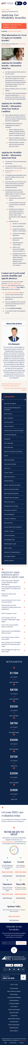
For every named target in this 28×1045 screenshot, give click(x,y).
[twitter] (5, 969)
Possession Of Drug (11, 506)
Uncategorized (9, 539)
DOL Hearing (8, 443)
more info (21, 95)
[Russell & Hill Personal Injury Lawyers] (14, 958)
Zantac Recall (9, 560)
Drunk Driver (14, 1015)
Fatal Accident (9, 460)
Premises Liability (10, 510)
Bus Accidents (14, 1031)
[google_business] (14, 969)
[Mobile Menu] (25, 3)
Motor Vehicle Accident (12, 485)
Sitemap (21, 1042)
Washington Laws (10, 544)
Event (6, 456)
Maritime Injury (9, 477)
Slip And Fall (8, 523)
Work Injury (8, 548)
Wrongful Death (9, 556)
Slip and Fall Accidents (14, 1018)
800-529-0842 (12, 287)
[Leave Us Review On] (14, 850)
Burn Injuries (8, 418)
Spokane (17, 965)
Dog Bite (7, 439)
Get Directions (7, 876)
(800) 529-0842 (7, 872)
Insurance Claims (10, 464)
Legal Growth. (22, 1040)
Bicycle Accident (10, 403)
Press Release (9, 514)
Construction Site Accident (14, 430)
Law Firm (7, 468)
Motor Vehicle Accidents (14, 991)
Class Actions (9, 426)
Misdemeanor (9, 481)
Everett (8, 965)
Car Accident (8, 422)
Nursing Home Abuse (11, 493)
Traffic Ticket (9, 531)
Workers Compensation (12, 552)
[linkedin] (9, 969)
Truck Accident (9, 535)
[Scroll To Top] (14, 954)
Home (3, 9)
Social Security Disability (14, 31)
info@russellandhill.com (8, 842)
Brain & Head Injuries (14, 1024)
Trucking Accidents (14, 1003)
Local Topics (8, 472)
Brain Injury (8, 414)
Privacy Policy (13, 1042)
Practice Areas (14, 988)
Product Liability (10, 518)
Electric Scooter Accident (13, 451)
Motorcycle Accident (11, 489)
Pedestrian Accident (11, 498)
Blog (8, 9)
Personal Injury (9, 502)
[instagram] (23, 969)
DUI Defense (8, 447)
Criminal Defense (10, 435)
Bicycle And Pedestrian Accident (12, 408)
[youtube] (18, 969)
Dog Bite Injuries (14, 1028)
